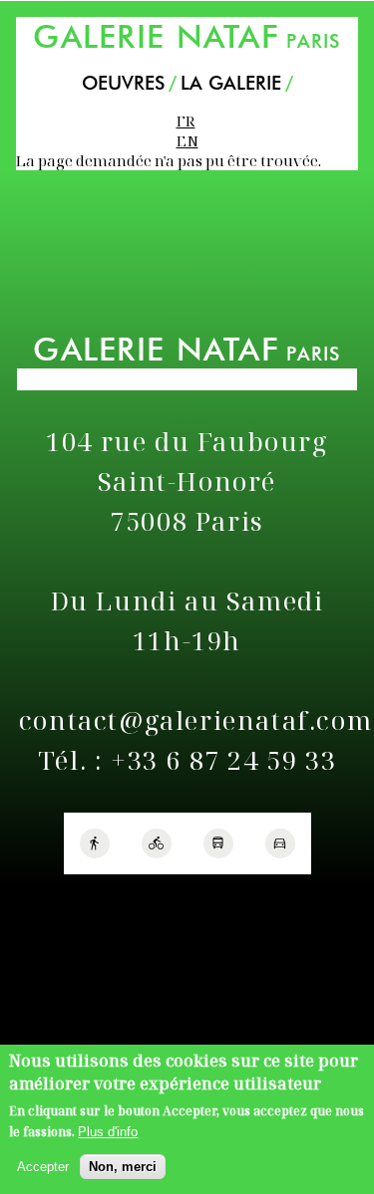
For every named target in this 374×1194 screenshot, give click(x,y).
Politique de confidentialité (98, 900)
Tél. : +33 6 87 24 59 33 (187, 760)
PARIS (186, 36)
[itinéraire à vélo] (157, 843)
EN (187, 140)
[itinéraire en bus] (218, 843)
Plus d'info (108, 1131)
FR (186, 120)
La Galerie (231, 83)
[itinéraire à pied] (95, 843)
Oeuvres (123, 83)
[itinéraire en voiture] (280, 843)
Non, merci (123, 1166)
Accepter (43, 1166)
